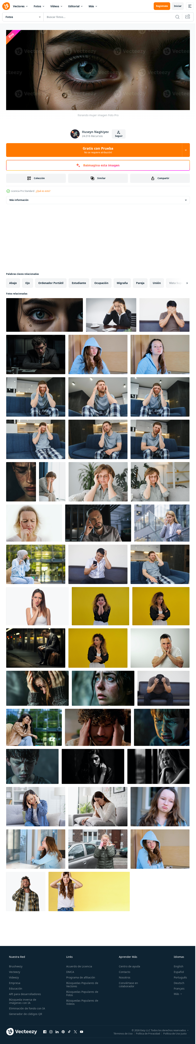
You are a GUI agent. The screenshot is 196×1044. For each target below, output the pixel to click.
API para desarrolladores (25, 993)
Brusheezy (15, 965)
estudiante (79, 282)
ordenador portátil (50, 282)
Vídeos (54, 6)
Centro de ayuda (127, 965)
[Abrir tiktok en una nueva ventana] (69, 1030)
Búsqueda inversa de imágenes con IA (22, 999)
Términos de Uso (120, 1032)
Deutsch (176, 981)
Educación (15, 987)
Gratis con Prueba (96, 149)
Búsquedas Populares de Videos (81, 1000)
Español (176, 970)
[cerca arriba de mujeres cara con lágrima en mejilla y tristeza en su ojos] (21, 480)
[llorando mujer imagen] (44, 314)
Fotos (37, 6)
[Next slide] (181, 281)
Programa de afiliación (79, 976)
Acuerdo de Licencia (78, 965)
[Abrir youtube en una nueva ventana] (81, 1030)
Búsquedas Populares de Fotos (81, 992)
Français (176, 987)
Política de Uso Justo (172, 1032)
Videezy (13, 976)
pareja (140, 282)
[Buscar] (174, 17)
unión (157, 282)
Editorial (73, 6)
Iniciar (175, 6)
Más (91, 6)
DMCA (69, 970)
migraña (122, 282)
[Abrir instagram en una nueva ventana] (50, 1030)
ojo (27, 282)
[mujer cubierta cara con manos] (37, 687)
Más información (19, 198)
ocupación (101, 282)
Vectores (18, 6)
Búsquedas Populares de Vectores (81, 983)
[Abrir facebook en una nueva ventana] (44, 1030)
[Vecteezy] (6, 6)
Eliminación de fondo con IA (27, 1007)
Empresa (14, 981)
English (176, 965)
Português (178, 976)
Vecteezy (14, 970)
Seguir (117, 134)
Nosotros (122, 976)
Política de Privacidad (145, 1032)
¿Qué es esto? (43, 189)
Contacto (122, 970)
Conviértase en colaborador (126, 983)
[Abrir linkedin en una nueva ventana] (57, 1030)
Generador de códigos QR (25, 1012)
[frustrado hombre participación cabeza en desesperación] (25, 890)
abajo (13, 282)
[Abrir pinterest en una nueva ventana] (63, 1030)
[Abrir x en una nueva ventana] (75, 1030)
